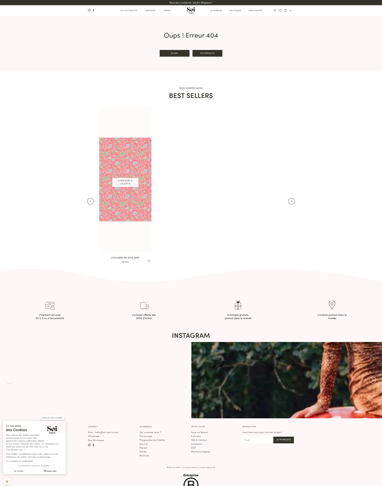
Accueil (174, 53)
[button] (7, 481)
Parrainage (146, 436)
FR (290, 10)
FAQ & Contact (199, 439)
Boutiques (235, 10)
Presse (143, 447)
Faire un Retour (199, 432)
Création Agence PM (207, 467)
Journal (144, 443)
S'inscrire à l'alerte (125, 182)
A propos (196, 436)
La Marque (216, 10)
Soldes (143, 451)
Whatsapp (93, 436)
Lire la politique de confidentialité (19, 461)
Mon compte (256, 10)
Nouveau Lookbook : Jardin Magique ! (191, 2)
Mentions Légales (201, 451)
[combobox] (291, 10)
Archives (151, 10)
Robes (167, 10)
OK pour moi (50, 471)
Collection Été (128, 10)
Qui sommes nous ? (150, 432)
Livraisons (196, 443)
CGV (193, 447)
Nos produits (207, 53)
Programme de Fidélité (152, 439)
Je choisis (18, 471)
